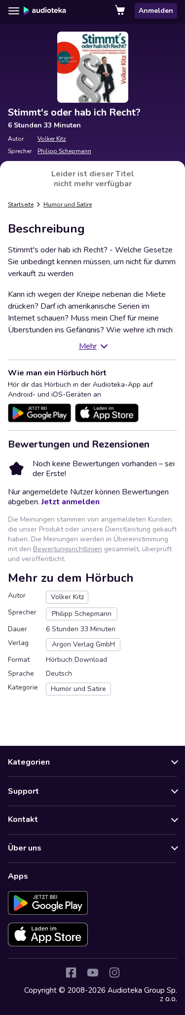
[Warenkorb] (121, 11)
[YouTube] (93, 972)
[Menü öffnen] (14, 11)
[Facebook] (71, 972)
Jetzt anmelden (70, 501)
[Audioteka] (45, 11)
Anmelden (156, 10)
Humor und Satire (67, 204)
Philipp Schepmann (64, 151)
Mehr (88, 346)
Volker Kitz (51, 139)
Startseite (21, 204)
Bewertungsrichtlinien (67, 549)
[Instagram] (114, 972)
